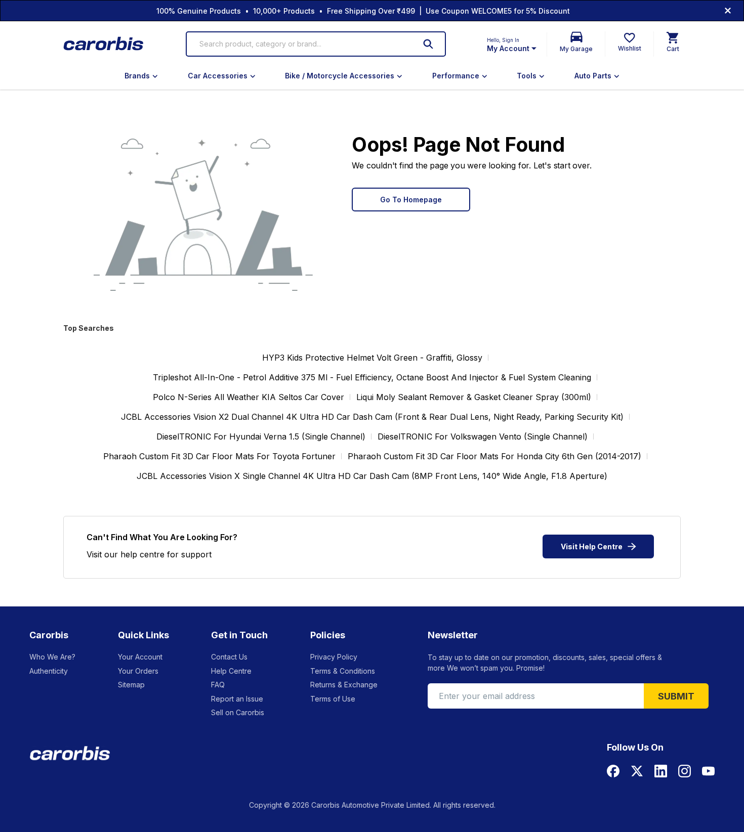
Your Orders (138, 671)
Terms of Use (332, 698)
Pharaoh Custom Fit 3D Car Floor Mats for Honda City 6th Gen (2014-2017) (494, 456)
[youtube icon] (708, 771)
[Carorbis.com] (104, 44)
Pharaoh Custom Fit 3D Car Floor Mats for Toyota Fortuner (219, 456)
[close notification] (728, 11)
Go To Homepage (411, 199)
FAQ (218, 684)
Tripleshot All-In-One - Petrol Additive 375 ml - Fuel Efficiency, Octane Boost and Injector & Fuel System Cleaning (372, 377)
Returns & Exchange (344, 684)
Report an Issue (237, 698)
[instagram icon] (684, 771)
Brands (137, 75)
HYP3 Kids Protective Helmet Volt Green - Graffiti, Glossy (372, 358)
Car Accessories (217, 75)
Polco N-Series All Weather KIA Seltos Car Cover (248, 397)
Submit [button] (676, 696)
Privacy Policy (333, 656)
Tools (526, 75)
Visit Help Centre (592, 546)
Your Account (140, 656)
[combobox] (301, 44)
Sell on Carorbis (237, 712)
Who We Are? (52, 656)
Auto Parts (592, 75)
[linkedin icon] (660, 771)
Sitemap (131, 684)
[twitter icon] (637, 771)
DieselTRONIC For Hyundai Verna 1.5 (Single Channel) (260, 436)
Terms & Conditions (342, 671)
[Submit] (428, 44)
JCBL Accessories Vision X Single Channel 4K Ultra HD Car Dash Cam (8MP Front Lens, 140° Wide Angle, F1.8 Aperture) (372, 476)
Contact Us (229, 656)
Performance (455, 75)
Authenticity (48, 671)
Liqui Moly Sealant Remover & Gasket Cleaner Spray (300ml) (473, 397)
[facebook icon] (613, 771)
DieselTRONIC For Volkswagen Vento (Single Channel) (483, 436)
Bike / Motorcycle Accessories (339, 75)
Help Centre (231, 671)
